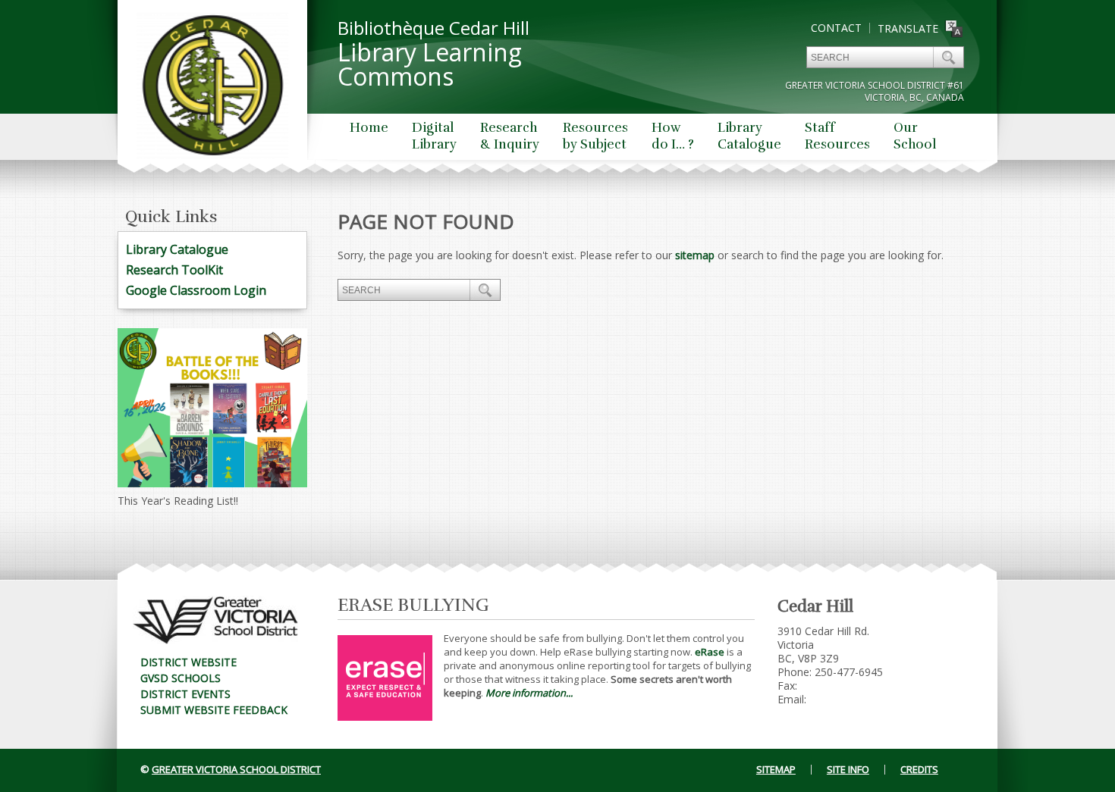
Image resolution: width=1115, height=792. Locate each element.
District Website (188, 662)
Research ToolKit (174, 269)
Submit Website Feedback (213, 710)
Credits (919, 769)
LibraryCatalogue (749, 136)
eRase (709, 652)
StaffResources (837, 136)
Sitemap (776, 769)
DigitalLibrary (434, 136)
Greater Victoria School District (236, 769)
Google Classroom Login (196, 290)
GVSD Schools (180, 678)
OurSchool (915, 136)
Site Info (848, 769)
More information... (529, 693)
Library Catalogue (177, 249)
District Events (185, 694)
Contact (836, 27)
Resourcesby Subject (595, 136)
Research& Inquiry (509, 136)
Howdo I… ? (673, 136)
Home (369, 128)
